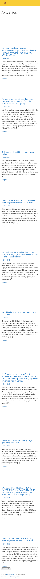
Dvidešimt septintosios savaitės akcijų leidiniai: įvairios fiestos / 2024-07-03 (18, 201)
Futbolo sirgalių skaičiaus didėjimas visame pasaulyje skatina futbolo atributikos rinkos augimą (17, 101)
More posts (6, 569)
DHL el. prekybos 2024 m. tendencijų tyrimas (18, 153)
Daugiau (4, 78)
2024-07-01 (6, 260)
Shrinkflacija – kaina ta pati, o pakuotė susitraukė (19, 313)
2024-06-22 (6, 446)
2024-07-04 (6, 206)
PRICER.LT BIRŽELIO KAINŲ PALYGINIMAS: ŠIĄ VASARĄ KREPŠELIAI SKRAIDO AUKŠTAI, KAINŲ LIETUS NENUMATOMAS (19, 51)
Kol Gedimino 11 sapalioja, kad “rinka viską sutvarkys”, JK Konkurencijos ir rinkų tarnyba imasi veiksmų (20, 254)
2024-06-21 (6, 498)
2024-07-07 (6, 107)
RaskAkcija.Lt (10, 575)
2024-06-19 (6, 544)
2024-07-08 (6, 58)
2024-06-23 (6, 384)
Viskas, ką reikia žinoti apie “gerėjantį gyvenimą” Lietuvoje (18, 441)
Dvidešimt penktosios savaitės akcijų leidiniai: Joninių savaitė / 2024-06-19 (18, 539)
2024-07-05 (6, 157)
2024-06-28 (6, 318)
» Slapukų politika (14, 577)
